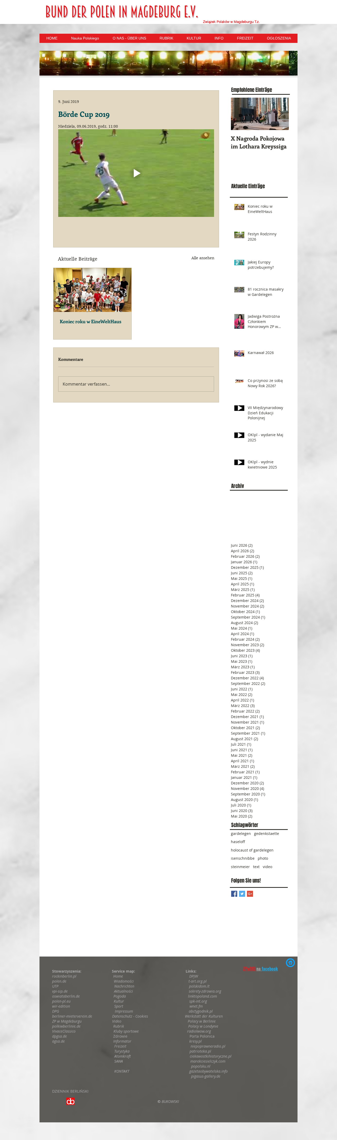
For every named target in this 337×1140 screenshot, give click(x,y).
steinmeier (240, 866)
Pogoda (119, 996)
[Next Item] (280, 114)
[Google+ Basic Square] (250, 894)
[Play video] (136, 173)
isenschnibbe (243, 858)
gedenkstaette (266, 833)
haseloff (238, 841)
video (267, 866)
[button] (168, 63)
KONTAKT (122, 1071)
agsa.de (58, 1041)
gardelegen (241, 833)
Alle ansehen (202, 258)
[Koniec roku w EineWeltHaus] (92, 290)
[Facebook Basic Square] (234, 894)
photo (263, 858)
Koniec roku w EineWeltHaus (90, 321)
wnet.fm (196, 1006)
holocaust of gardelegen (252, 850)
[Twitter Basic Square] (242, 894)
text (256, 866)
